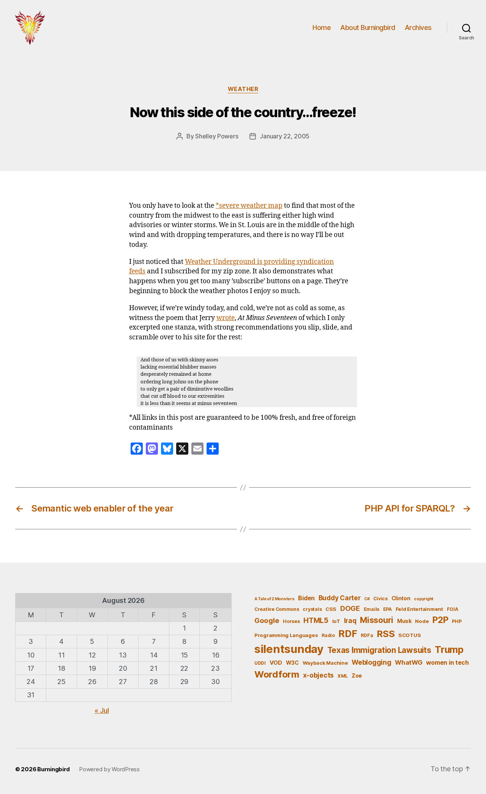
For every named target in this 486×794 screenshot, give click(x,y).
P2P (440, 620)
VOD (276, 662)
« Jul (102, 710)
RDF (347, 633)
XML (343, 676)
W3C (292, 662)
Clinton (400, 598)
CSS (330, 609)
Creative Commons (276, 609)
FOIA (452, 609)
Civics (380, 598)
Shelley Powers (216, 136)
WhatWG (408, 662)
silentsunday (288, 649)
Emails (371, 609)
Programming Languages (286, 635)
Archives (418, 27)
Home (321, 27)
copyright (423, 598)
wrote (225, 318)
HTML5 (315, 620)
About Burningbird (367, 27)
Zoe (357, 675)
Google (266, 620)
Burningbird (53, 769)
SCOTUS (409, 635)
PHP (456, 621)
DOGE (350, 608)
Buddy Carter (340, 598)
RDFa (367, 635)
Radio (328, 635)
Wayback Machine (325, 663)
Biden (306, 598)
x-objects (318, 675)
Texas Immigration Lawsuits (379, 650)
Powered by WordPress (109, 769)
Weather (243, 89)
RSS (385, 633)
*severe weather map (249, 206)
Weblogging (371, 662)
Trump (449, 649)
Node (422, 621)
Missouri (376, 620)
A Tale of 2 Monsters (274, 598)
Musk (404, 621)
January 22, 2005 (284, 136)
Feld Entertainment (419, 609)
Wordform (276, 674)
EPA (387, 609)
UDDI (260, 663)
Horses (291, 621)
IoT (336, 621)
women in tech (447, 662)
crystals (312, 609)
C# (366, 598)
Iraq (350, 621)
